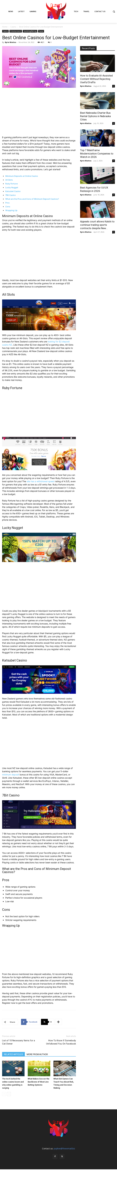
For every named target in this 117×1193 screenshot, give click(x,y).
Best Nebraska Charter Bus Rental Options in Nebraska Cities (95, 116)
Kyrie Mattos (10, 42)
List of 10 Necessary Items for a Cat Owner (18, 1042)
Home (4, 26)
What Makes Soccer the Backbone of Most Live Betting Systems (38, 1082)
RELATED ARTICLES (13, 1054)
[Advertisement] (39, 113)
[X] (62, 1156)
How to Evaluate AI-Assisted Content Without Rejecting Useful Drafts (96, 79)
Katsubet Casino (13, 191)
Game (41, 31)
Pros (7, 203)
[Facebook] (55, 1156)
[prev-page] (4, 1094)
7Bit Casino (10, 195)
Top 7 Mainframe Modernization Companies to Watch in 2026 (96, 153)
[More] (58, 1022)
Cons (7, 206)
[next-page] (9, 1094)
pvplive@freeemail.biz (64, 1148)
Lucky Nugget (11, 187)
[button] (114, 11)
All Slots (9, 180)
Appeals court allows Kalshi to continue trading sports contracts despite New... (97, 225)
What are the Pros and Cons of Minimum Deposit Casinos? (32, 199)
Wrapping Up (11, 210)
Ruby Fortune (11, 184)
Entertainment (15, 31)
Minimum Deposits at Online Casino (21, 176)
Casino (13, 26)
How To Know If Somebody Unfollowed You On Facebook (61, 1042)
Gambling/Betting (30, 31)
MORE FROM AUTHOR (37, 1054)
